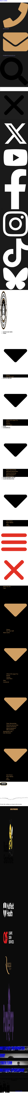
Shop (4, 426)
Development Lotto (9, 477)
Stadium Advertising (11, 473)
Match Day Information (12, 1048)
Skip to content (3, 0)
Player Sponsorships (11, 469)
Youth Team (6, 1063)
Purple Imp (18, 1091)
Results (8, 421)
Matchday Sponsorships (12, 471)
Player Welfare (9, 522)
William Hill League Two (12, 420)
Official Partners (10, 476)
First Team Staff (10, 376)
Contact (8, 525)
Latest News (9, 425)
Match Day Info (7, 332)
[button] (14, 71)
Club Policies (9, 521)
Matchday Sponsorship (12, 1070)
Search (26, 86)
